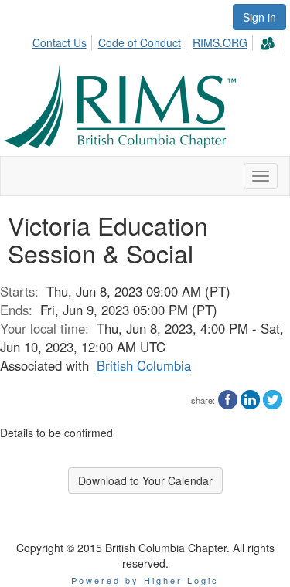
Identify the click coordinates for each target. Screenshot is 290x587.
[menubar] (158, 41)
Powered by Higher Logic (145, 580)
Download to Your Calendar (145, 480)
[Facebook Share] (227, 397)
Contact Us (59, 42)
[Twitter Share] (272, 397)
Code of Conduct (139, 42)
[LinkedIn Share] (250, 397)
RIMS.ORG (220, 42)
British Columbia (144, 365)
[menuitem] (64, 40)
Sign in (259, 17)
